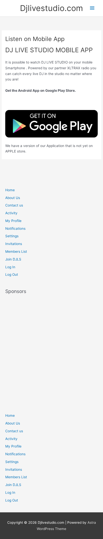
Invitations (13, 244)
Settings (11, 236)
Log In (10, 267)
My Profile (13, 221)
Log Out (11, 274)
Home (10, 190)
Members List (16, 252)
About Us (12, 198)
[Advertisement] (51, 351)
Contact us (14, 205)
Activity (11, 213)
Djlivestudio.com (51, 8)
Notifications (15, 228)
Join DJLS (13, 259)
